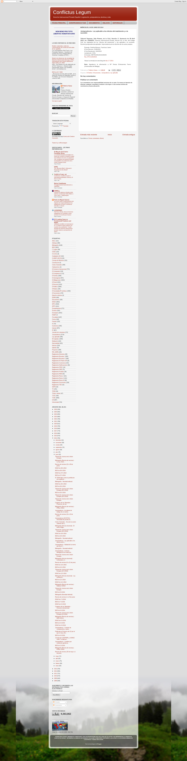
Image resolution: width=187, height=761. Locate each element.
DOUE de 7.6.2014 (60, 599)
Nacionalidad (55, 343)
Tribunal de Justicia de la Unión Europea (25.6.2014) (64, 489)
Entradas (57, 702)
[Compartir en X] (116, 70)
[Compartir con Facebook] (118, 70)
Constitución (55, 262)
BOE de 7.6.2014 (60, 601)
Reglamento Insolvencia (59, 363)
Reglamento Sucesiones (59, 382)
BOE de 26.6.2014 (60, 486)
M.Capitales (55, 339)
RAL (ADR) (55, 352)
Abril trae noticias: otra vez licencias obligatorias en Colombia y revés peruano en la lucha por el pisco (63, 213)
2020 (55, 423)
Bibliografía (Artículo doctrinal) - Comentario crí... (64, 559)
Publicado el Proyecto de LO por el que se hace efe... (65, 632)
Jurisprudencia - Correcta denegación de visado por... (63, 551)
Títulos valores (56, 393)
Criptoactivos (56, 267)
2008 (55, 680)
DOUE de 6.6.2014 (60, 604)
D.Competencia (56, 273)
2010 (55, 676)
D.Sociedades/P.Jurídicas (59, 291)
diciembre (58, 440)
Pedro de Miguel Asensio (61, 200)
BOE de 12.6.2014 (60, 579)
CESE (54, 251)
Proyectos (55, 350)
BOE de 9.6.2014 (60, 592)
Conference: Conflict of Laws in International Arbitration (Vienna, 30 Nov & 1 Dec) (63, 177)
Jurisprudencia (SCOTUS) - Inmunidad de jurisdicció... (63, 518)
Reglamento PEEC (57, 367)
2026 (55, 409)
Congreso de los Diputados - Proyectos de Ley (63, 503)
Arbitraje (54, 243)
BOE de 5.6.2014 (60, 623)
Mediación (55, 341)
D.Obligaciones (56, 280)
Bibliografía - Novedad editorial (63, 481)
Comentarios (58, 705)
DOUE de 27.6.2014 (60, 473)
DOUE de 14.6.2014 (60, 564)
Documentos (55, 299)
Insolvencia (55, 326)
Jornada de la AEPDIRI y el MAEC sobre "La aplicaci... (65, 638)
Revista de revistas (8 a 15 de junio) (65, 562)
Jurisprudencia (105, 73)
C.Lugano (54, 249)
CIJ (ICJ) (54, 254)
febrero (58, 663)
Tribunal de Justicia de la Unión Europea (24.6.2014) (64, 495)
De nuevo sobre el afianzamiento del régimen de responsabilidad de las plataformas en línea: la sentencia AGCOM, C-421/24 (64, 204)
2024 (55, 414)
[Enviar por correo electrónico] (113, 70)
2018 (55, 428)
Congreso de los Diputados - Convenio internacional (63, 607)
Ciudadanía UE (56, 256)
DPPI (53, 306)
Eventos (54, 310)
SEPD (54, 387)
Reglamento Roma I (57, 376)
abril (57, 658)
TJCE (53, 395)
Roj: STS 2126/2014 (90, 57)
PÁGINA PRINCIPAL (59, 23)
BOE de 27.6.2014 (60, 475)
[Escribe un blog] (114, 70)
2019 (55, 426)
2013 (55, 668)
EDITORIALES (118, 23)
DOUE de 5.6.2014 (60, 620)
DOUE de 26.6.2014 (60, 484)
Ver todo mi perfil (57, 101)
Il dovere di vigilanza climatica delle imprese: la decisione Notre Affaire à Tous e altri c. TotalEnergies (63, 194)
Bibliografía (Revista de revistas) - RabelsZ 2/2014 (64, 585)
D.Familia (89, 73)
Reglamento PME (57, 369)
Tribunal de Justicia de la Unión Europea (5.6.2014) (64, 613)
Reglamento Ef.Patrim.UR (59, 360)
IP (52, 330)
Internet (54, 328)
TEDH (54, 391)
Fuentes (54, 321)
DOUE (54, 302)
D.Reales (54, 289)
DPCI (53, 304)
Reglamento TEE (57, 384)
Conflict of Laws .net (60, 174)
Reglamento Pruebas (58, 371)
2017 (55, 431)
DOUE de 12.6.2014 (60, 573)
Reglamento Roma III (58, 380)
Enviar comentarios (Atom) (96, 138)
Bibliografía (55, 245)
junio (57, 454)
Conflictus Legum (72, 12)
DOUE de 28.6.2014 (60, 468)
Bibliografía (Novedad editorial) (63, 594)
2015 (55, 435)
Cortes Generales (57, 265)
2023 (55, 416)
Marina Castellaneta (60, 183)
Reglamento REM (57, 374)
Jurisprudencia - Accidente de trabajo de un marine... (63, 511)
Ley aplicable (114, 73)
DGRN (54, 297)
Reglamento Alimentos (58, 354)
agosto (58, 449)
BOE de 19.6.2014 (60, 536)
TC (53, 389)
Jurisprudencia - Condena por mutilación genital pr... (63, 642)
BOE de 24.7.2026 (57, 72)
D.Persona (55, 284)
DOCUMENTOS (94, 23)
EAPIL (56, 167)
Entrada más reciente (88, 135)
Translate (65, 126)
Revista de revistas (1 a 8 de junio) (65, 597)
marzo (58, 661)
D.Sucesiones (97, 73)
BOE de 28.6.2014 (60, 470)
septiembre (59, 447)
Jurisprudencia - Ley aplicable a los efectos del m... (65, 541)
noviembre (59, 442)
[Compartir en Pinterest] (120, 70)
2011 (55, 673)
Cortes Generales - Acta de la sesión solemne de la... (65, 522)
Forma (54, 319)
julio (57, 452)
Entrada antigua (129, 135)
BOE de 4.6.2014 (60, 635)
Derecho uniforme (57, 295)
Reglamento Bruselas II (58, 358)
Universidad (55, 402)
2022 (55, 419)
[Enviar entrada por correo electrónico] (109, 70)
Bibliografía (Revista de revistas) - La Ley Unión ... (64, 461)
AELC (53, 241)
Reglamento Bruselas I (58, 356)
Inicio (110, 135)
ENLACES (106, 23)
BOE (53, 247)
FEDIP (54, 315)
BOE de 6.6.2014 (60, 610)
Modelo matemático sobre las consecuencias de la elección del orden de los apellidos (63, 47)
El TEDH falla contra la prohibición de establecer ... (65, 478)
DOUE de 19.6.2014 (60, 533)
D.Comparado (56, 271)
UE (53, 400)
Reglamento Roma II (58, 378)
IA (52, 323)
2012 (55, 671)
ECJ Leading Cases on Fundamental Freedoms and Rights (62, 221)
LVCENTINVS (58, 210)
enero (57, 665)
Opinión (54, 347)
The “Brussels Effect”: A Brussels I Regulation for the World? (63, 169)
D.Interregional (56, 278)
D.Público (55, 286)
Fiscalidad (55, 317)
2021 (55, 421)
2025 (55, 412)
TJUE (53, 398)
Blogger (99, 744)
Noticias (54, 345)
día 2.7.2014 (109, 60)
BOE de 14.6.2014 (60, 567)
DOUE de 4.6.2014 (60, 625)
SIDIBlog (57, 191)
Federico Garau (67, 86)
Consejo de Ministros (58, 260)
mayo (57, 656)
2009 (55, 678)
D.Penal (54, 282)
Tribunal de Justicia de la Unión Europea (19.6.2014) (64, 530)
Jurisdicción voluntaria (58, 332)
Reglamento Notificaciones (59, 365)
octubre (58, 445)
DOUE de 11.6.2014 (60, 582)
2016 (55, 433)
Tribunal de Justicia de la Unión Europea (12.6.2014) (64, 570)
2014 (55, 438)
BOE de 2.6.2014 (60, 645)
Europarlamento (56, 308)
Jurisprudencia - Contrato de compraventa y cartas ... (63, 628)
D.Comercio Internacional (59, 269)
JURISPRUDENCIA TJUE (77, 23)
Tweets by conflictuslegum (59, 143)
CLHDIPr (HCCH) (57, 258)
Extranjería (55, 313)
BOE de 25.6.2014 (60, 492)
